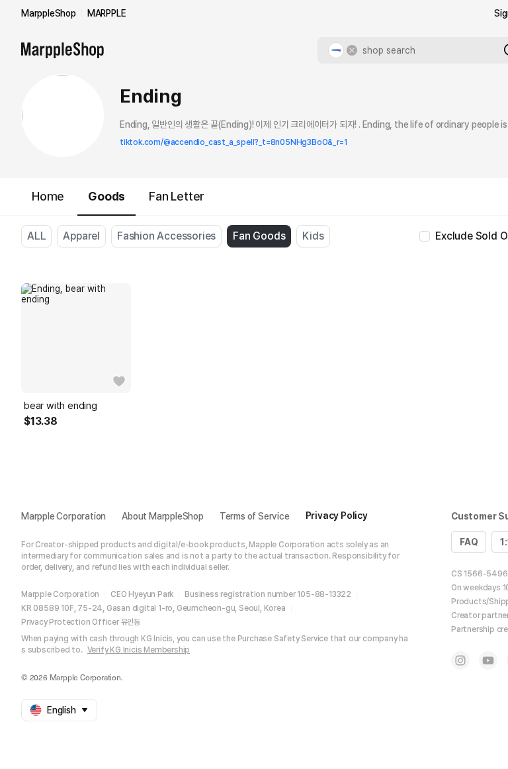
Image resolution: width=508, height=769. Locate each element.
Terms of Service (255, 516)
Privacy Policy (337, 515)
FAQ (469, 542)
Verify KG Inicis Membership (138, 650)
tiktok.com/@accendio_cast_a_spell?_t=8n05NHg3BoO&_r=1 (233, 142)
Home (48, 196)
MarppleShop (48, 13)
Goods (106, 196)
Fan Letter (176, 196)
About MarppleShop (163, 516)
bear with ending (60, 406)
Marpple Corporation (63, 516)
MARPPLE (106, 13)
